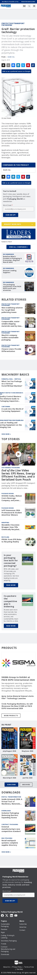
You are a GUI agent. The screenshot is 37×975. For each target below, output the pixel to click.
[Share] (13, 65)
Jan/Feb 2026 (27, 778)
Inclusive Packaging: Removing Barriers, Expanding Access (10, 815)
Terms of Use (29, 967)
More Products (11, 716)
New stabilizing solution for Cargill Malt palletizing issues (12, 310)
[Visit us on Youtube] (15, 915)
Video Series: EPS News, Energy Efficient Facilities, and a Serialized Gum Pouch (18, 475)
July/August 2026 (9, 751)
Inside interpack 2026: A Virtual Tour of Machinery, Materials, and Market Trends (12, 801)
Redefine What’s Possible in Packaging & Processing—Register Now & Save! (12, 259)
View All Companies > (18, 247)
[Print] (3, 65)
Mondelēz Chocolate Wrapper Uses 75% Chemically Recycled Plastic (10, 527)
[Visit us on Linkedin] (11, 915)
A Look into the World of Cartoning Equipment (12, 410)
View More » (6, 434)
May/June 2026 (27, 751)
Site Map (20, 969)
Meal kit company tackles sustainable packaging (10, 337)
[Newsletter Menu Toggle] (24, 6)
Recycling (5, 537)
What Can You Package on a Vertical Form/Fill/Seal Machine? (12, 383)
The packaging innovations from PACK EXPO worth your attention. (12, 287)
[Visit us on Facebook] (2, 915)
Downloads (6, 811)
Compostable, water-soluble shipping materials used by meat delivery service (12, 323)
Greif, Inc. (11, 57)
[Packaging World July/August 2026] (9, 738)
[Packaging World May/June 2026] (27, 738)
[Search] (29, 6)
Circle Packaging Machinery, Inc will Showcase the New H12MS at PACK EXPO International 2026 (17, 706)
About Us (6, 967)
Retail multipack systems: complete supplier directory (10, 842)
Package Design (8, 493)
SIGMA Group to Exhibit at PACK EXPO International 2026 (18, 678)
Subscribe (11, 785)
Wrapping (5, 522)
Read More (11, 585)
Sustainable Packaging (11, 467)
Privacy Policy (17, 967)
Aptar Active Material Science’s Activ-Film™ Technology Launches (18, 697)
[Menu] (34, 6)
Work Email (8, 205)
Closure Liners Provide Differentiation (11, 350)
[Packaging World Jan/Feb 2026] (27, 765)
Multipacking (7, 838)
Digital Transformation (11, 797)
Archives (26, 785)
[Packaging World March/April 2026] (9, 765)
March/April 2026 (9, 778)
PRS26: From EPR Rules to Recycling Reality (11, 540)
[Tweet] (23, 65)
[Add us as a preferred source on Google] (33, 65)
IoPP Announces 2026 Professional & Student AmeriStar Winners (12, 512)
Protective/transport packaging (13, 24)
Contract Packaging (10, 824)
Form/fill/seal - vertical (11, 379)
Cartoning (6, 406)
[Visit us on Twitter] (7, 915)
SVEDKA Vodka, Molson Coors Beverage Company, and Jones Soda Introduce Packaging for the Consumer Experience (12, 498)
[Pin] (28, 65)
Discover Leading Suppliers (9, 271)
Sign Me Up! (11, 215)
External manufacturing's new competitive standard (11, 829)
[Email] (8, 65)
